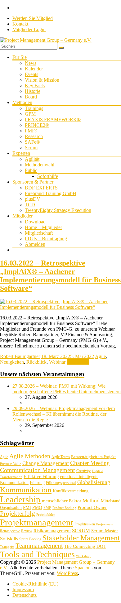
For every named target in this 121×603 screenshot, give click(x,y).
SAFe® (32, 142)
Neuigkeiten (12, 362)
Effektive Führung (41, 476)
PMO (37, 507)
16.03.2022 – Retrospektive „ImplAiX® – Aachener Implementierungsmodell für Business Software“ (60, 275)
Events (31, 74)
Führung (37, 482)
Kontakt (20, 23)
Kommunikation (26, 490)
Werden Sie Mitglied (32, 18)
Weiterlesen (78, 362)
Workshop (83, 556)
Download (35, 221)
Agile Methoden (29, 455)
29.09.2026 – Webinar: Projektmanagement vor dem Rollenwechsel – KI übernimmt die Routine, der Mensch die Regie (63, 414)
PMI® (31, 130)
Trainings (34, 108)
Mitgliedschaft (39, 233)
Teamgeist (7, 546)
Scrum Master (104, 530)
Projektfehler (45, 514)
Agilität (32, 159)
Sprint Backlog (30, 539)
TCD (30, 204)
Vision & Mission (42, 80)
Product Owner (92, 507)
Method (91, 500)
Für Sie (19, 57)
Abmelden (35, 244)
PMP (47, 507)
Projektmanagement (36, 522)
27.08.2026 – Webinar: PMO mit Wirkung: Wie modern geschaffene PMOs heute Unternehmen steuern (66, 388)
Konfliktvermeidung (70, 491)
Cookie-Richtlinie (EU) (35, 583)
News (30, 63)
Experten (21, 153)
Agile (100, 356)
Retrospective (10, 531)
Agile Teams (61, 457)
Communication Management (37, 470)
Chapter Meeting (90, 463)
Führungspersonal (61, 482)
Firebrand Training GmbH (50, 193)
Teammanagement (39, 545)
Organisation (11, 507)
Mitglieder (22, 215)
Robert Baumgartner (20, 356)
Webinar (57, 362)
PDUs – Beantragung (46, 238)
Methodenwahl (39, 164)
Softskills (9, 539)
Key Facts (35, 85)
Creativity (83, 471)
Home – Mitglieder (43, 227)
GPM (30, 114)
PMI (27, 507)
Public (31, 170)
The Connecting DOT (85, 546)
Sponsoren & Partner (32, 181)
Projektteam (104, 524)
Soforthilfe (47, 176)
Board (31, 96)
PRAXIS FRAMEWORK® (53, 119)
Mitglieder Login (29, 29)
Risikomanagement (52, 530)
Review (26, 531)
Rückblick (36, 362)
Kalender (34, 68)
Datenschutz (24, 595)
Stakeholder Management (81, 538)
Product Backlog (64, 508)
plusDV (32, 199)
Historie (32, 91)
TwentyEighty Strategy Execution (58, 210)
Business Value (10, 464)
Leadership (20, 499)
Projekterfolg (17, 513)
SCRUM (81, 531)
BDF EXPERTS (41, 187)
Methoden (22, 102)
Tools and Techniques (37, 554)
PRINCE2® (37, 125)
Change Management (45, 463)
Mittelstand (110, 501)
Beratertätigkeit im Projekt (93, 456)
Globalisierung (93, 482)
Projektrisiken (84, 524)
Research (34, 136)
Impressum (23, 589)
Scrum (31, 147)
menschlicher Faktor (61, 500)
